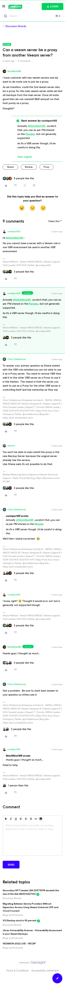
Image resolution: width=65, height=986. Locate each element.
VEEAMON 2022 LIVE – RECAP (19, 944)
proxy (46, 167)
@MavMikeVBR (37, 126)
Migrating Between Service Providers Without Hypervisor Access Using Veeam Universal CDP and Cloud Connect (30, 907)
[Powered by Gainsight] (32, 963)
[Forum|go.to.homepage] (15, 7)
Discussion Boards (15, 26)
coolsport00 (14, 231)
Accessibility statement (45, 970)
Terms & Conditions (17, 970)
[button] (4, 7)
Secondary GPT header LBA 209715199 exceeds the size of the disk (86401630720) (31, 892)
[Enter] (5, 16)
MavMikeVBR (14, 71)
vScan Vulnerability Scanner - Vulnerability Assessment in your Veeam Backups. (32, 932)
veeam (10, 167)
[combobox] (32, 16)
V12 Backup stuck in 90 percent (19, 920)
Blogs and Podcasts (13, 915)
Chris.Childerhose (17, 359)
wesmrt (11, 445)
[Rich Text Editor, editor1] (32, 839)
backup (29, 167)
